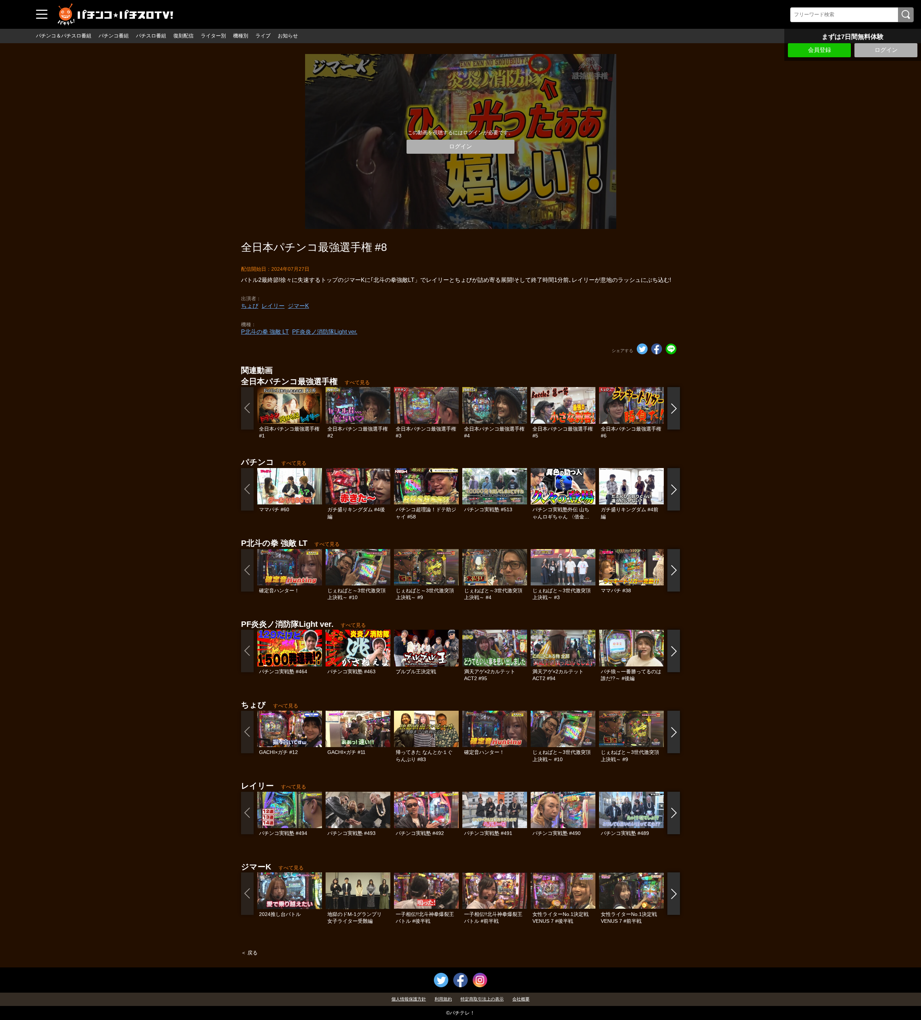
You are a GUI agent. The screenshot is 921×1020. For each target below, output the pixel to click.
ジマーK (298, 306)
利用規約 (443, 999)
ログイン (886, 50)
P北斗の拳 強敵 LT (265, 332)
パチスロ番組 (151, 36)
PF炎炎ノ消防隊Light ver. (324, 332)
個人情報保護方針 (408, 999)
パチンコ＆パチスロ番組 (63, 36)
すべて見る (357, 382)
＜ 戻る (249, 953)
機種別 (240, 36)
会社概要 (521, 999)
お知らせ (288, 36)
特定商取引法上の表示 (482, 999)
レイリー (273, 306)
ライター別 (213, 36)
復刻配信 (183, 36)
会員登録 (819, 50)
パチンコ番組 (114, 36)
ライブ (263, 36)
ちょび (249, 306)
